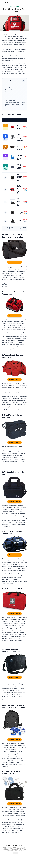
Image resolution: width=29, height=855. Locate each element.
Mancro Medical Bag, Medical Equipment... (20, 137)
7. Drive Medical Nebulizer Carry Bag (13, 94)
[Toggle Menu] (25, 2)
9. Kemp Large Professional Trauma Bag (13, 89)
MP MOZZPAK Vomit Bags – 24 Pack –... (19, 156)
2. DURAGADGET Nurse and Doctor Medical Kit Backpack (14, 105)
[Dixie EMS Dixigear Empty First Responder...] (12, 147)
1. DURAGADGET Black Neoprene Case (13, 108)
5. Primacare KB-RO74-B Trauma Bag (13, 98)
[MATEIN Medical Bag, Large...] (12, 221)
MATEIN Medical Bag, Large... (19, 221)
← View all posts (14, 836)
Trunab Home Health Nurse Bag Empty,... (19, 202)
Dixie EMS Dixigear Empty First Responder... (20, 147)
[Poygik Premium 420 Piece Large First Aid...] (12, 189)
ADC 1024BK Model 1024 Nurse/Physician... (21, 212)
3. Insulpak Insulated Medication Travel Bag (14, 102)
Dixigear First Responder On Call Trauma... (19, 126)
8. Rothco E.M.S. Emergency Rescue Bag (14, 91)
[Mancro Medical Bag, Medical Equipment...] (12, 137)
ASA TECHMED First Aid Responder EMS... (19, 177)
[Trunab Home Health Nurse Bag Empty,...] (12, 202)
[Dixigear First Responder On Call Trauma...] (12, 127)
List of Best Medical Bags (10, 84)
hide (23, 80)
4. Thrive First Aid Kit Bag (10, 100)
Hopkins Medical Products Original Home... (19, 167)
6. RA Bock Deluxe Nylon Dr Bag (11, 96)
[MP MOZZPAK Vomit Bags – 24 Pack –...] (12, 156)
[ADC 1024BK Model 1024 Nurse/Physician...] (12, 212)
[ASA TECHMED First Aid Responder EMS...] (12, 177)
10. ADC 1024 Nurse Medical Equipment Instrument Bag (13, 87)
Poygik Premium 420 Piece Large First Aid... (19, 189)
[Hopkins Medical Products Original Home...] (12, 167)
